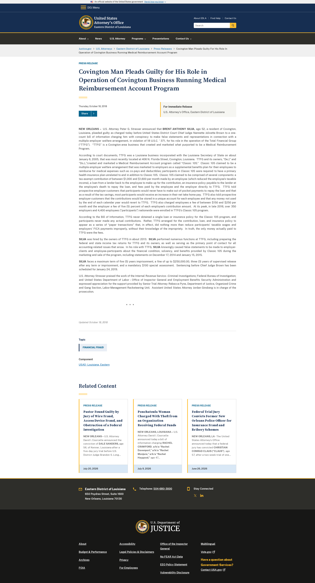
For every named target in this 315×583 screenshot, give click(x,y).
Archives (84, 560)
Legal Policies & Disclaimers (136, 552)
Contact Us (230, 18)
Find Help (215, 18)
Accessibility (127, 543)
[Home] (105, 29)
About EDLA (200, 18)
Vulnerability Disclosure (174, 572)
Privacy (123, 560)
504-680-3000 (162, 488)
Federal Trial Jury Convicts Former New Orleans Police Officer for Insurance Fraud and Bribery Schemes (212, 421)
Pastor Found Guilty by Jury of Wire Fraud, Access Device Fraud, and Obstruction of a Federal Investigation (102, 421)
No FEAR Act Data (171, 556)
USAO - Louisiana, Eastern (94, 364)
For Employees (128, 567)
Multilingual (208, 543)
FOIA (82, 567)
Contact (211, 569)
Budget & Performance (93, 552)
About (82, 543)
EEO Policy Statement (173, 564)
